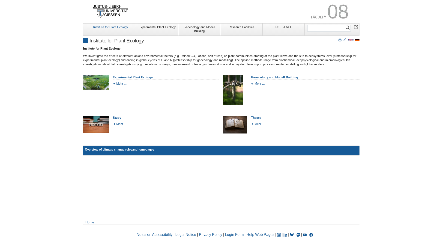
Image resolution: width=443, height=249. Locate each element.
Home (89, 222)
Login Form (234, 235)
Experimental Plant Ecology (157, 27)
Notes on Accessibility (155, 235)
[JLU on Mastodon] (298, 235)
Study (117, 117)
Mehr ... (121, 83)
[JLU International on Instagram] (279, 235)
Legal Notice (185, 235)
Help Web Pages (260, 235)
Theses (256, 117)
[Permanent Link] (345, 39)
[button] (356, 26)
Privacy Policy (210, 235)
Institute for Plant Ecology (110, 27)
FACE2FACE (283, 27)
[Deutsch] (357, 40)
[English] (350, 40)
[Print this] (339, 40)
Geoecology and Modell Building (199, 29)
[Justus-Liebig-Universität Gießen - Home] (111, 11)
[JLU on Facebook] (311, 235)
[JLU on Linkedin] (286, 235)
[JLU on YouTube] (305, 235)
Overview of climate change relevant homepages (119, 149)
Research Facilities (241, 27)
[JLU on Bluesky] (292, 235)
